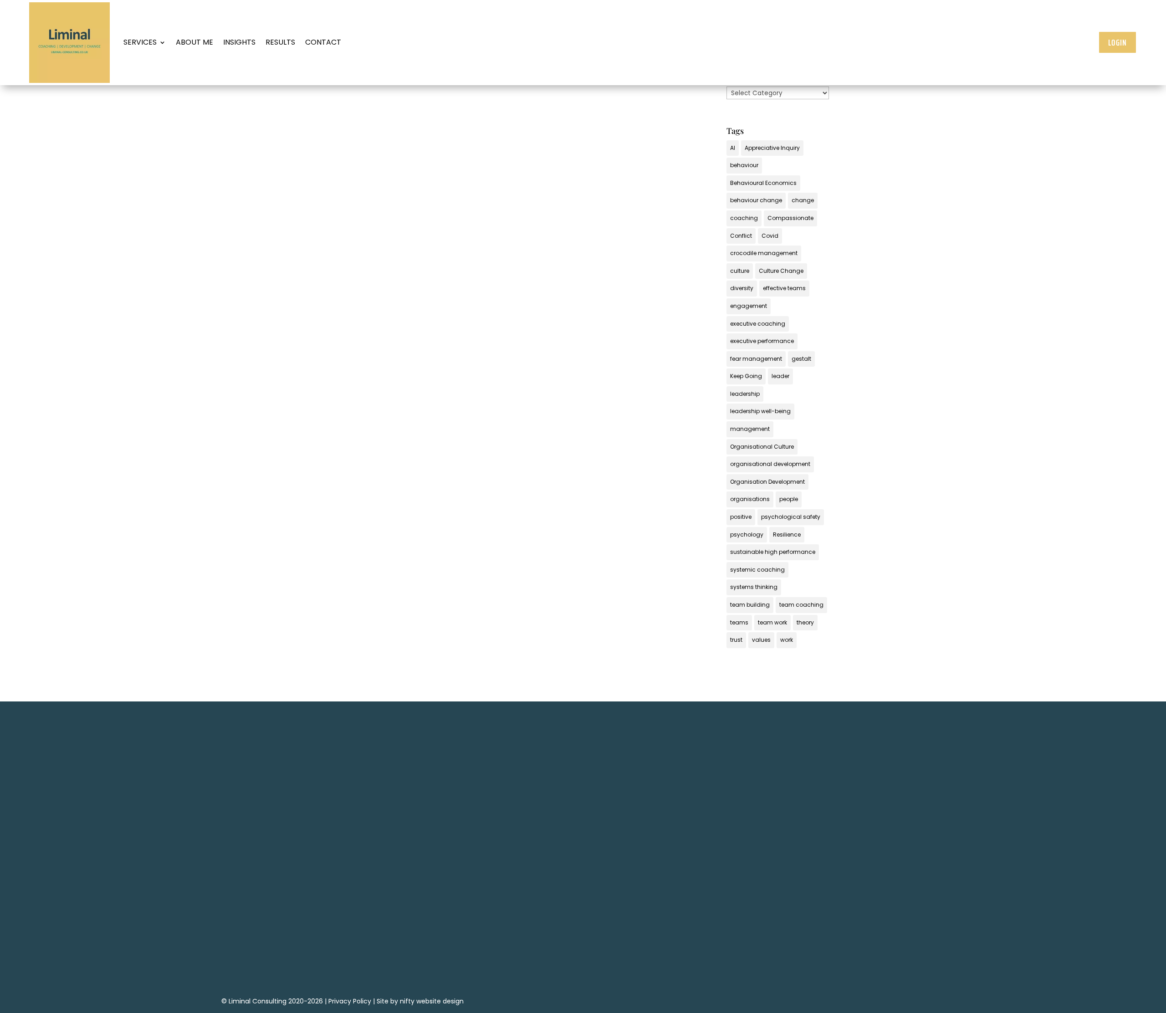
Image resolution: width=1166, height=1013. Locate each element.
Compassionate (790, 218)
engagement (748, 306)
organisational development (770, 464)
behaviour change (756, 200)
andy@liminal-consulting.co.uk (698, 865)
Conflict (741, 236)
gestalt (801, 359)
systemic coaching (757, 569)
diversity (741, 288)
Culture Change (781, 271)
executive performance (762, 341)
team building (750, 605)
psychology (746, 534)
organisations (750, 499)
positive (741, 517)
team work (772, 622)
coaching (744, 218)
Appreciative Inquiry (772, 148)
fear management (756, 359)
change (803, 200)
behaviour (744, 165)
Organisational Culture (762, 446)
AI (732, 148)
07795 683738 (698, 851)
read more (364, 376)
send (557, 961)
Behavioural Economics (763, 183)
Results (280, 42)
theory (805, 622)
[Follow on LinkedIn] (698, 892)
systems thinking (753, 587)
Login (1117, 42)
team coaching (801, 605)
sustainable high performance (772, 552)
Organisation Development (767, 482)
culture (739, 271)
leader (780, 376)
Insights (239, 42)
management (750, 429)
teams (739, 622)
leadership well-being (760, 411)
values (761, 640)
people (788, 499)
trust (736, 640)
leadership (745, 394)
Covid (770, 236)
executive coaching (757, 323)
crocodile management (764, 253)
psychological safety (790, 517)
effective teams (784, 288)
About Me (194, 42)
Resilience (787, 534)
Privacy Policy (349, 1001)
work (786, 640)
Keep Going (746, 376)
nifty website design (432, 1001)
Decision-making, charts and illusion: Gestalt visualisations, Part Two (473, 317)
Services (140, 42)
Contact (323, 42)
